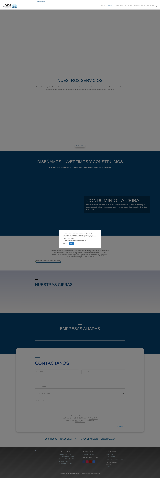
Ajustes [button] (65, 243)
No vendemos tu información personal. (75, 240)
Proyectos (120, 6)
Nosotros (110, 6)
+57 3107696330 (40, 1)
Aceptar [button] (71, 243)
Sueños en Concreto (135, 6)
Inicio (103, 6)
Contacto (150, 6)
